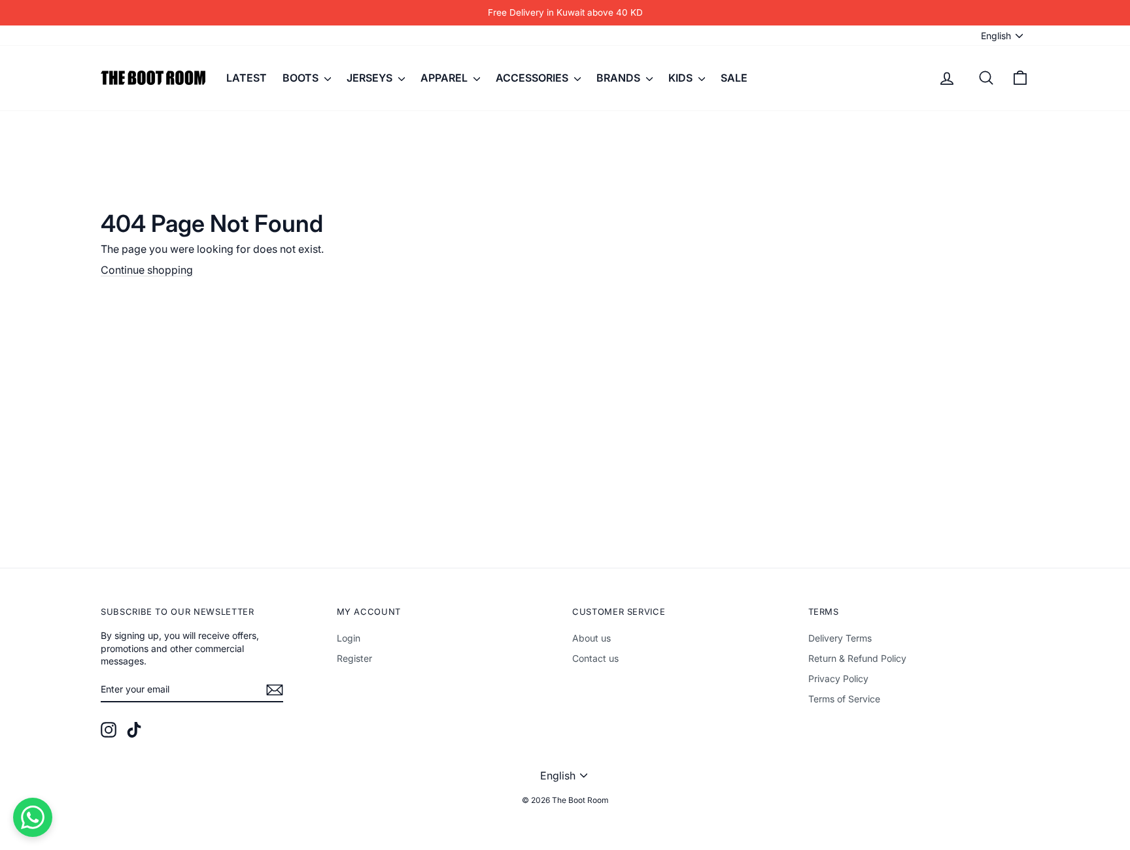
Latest (246, 77)
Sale (734, 77)
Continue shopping (147, 269)
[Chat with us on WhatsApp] (32, 817)
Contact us (595, 658)
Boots (301, 77)
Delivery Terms (840, 638)
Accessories (533, 77)
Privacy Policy (838, 678)
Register (354, 658)
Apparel (445, 77)
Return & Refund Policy (857, 658)
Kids (681, 77)
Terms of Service (844, 698)
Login (348, 638)
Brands (619, 77)
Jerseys (371, 77)
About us (591, 638)
